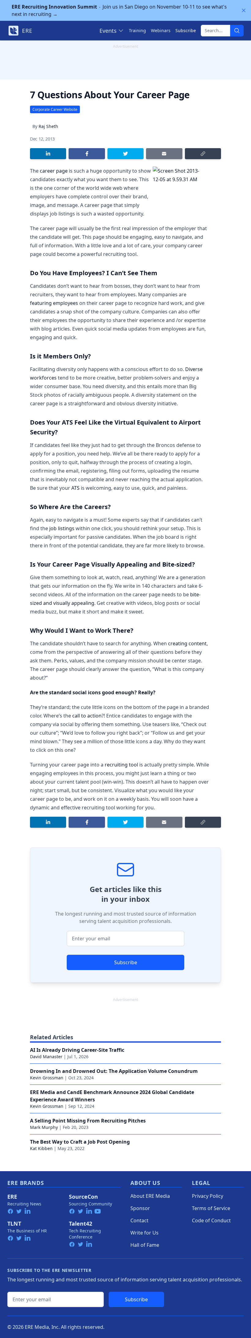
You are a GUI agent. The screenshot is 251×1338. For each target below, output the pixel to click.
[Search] (237, 30)
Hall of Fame (144, 1245)
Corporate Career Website (54, 109)
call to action (87, 715)
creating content (187, 643)
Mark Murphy (44, 1127)
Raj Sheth (48, 126)
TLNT (14, 1223)
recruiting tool (121, 764)
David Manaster (46, 1056)
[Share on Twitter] (125, 153)
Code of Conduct (211, 1220)
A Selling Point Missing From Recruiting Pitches (88, 1120)
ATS (75, 488)
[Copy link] (203, 153)
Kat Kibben (41, 1148)
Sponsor (140, 1208)
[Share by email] (164, 153)
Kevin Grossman (46, 1078)
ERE (12, 1196)
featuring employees (54, 303)
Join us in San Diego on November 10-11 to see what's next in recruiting (119, 10)
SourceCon (83, 1196)
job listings (61, 528)
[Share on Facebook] (87, 153)
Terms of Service (211, 1208)
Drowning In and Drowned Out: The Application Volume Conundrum (114, 1071)
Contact (139, 1220)
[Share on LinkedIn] (48, 153)
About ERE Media (150, 1196)
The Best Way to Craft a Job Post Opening (80, 1141)
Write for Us (144, 1232)
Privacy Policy (207, 1196)
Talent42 (80, 1223)
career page (54, 170)
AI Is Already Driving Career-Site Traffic (77, 1050)
